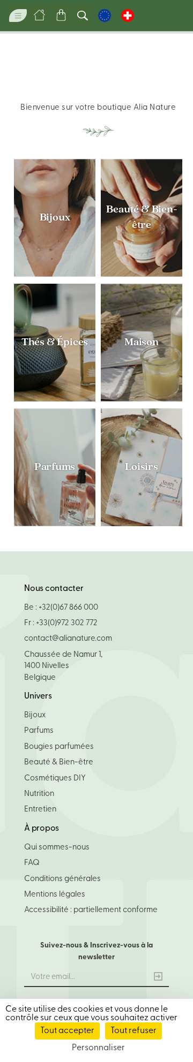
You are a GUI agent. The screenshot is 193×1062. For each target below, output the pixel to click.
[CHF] (127, 15)
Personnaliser (98, 1048)
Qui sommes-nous (57, 848)
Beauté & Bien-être (141, 218)
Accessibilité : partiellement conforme (91, 910)
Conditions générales (62, 879)
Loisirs (141, 467)
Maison (141, 342)
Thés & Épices (54, 342)
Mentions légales (54, 895)
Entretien (40, 810)
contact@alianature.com (68, 639)
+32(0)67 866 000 (68, 608)
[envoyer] (158, 978)
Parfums (55, 467)
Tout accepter (67, 1031)
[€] (104, 15)
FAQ (32, 863)
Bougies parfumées (59, 747)
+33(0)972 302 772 (67, 623)
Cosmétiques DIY (55, 779)
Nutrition (39, 794)
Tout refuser (133, 1031)
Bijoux (55, 218)
